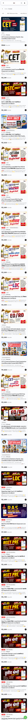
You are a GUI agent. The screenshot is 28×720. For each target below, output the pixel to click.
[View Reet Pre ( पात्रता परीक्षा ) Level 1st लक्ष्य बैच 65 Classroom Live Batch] (26, 564)
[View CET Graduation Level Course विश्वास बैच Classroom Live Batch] (26, 78)
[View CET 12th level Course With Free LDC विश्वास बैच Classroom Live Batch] (26, 305)
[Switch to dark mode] (21, 3)
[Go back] (2, 9)
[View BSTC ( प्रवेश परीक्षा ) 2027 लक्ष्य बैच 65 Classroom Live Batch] (26, 110)
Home (6, 8)
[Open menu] (3, 3)
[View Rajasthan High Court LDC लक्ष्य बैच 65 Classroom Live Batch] (26, 500)
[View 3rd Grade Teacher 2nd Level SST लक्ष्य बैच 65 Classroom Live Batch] (26, 694)
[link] (17, 8)
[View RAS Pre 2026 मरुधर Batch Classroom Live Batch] (26, 532)
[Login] (24, 3)
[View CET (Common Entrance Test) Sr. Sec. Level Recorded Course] (26, 45)
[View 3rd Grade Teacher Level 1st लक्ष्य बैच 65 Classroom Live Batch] (26, 662)
